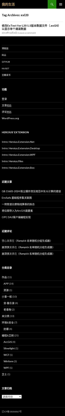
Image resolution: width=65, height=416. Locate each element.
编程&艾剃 (8, 335)
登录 (4, 98)
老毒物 (7, 309)
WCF (6, 354)
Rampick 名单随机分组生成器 (33, 240)
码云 (4, 55)
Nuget (5, 68)
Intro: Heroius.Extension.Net (18, 141)
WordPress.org (10, 118)
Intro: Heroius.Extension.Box (18, 167)
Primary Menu (60, 4)
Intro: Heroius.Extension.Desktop (21, 148)
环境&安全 (8, 322)
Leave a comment (27, 32)
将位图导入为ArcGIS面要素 (17, 210)
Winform (8, 361)
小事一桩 (7, 296)
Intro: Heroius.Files (12, 161)
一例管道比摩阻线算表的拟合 (18, 204)
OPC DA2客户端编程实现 (16, 217)
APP (6, 283)
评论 (6, 111)
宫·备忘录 (9, 303)
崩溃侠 (5, 247)
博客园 (5, 48)
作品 (4, 277)
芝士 (4, 374)
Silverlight (9, 348)
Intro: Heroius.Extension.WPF (18, 154)
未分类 (5, 315)
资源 (6, 290)
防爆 (6, 328)
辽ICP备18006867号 (12, 411)
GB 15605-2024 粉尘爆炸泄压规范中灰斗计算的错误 (31, 191)
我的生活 (8, 4)
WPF (6, 367)
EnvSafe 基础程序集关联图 (17, 197)
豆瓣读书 (6, 75)
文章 (6, 105)
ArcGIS (8, 341)
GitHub (6, 61)
